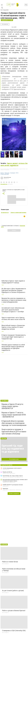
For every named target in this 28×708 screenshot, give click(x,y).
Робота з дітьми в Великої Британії (13, 610)
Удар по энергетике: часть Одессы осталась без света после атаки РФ (13, 318)
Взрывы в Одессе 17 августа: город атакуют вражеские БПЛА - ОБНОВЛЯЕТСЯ (14, 414)
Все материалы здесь (14, 459)
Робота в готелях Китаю (10, 562)
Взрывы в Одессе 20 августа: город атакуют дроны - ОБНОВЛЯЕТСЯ (13, 406)
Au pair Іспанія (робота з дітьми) (13, 590)
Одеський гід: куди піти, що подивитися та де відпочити (13, 448)
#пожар (2, 173)
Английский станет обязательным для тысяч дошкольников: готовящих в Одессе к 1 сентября (13, 309)
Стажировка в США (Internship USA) (14, 630)
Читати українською (5, 24)
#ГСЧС (17, 173)
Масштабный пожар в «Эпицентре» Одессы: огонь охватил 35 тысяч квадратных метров (13, 327)
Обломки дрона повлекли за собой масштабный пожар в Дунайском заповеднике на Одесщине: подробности (13, 347)
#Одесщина (7, 173)
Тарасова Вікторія (7, 177)
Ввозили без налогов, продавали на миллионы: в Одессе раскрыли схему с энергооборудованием (14, 300)
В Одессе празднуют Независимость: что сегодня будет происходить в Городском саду (14, 337)
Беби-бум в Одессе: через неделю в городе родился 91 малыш (13, 282)
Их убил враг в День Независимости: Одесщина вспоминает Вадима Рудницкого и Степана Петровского (14, 290)
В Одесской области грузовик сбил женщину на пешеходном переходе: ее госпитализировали (14, 423)
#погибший (12, 173)
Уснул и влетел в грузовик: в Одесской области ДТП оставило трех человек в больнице (14, 431)
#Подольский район (5, 174)
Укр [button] (26, 4)
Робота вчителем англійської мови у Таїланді (13, 570)
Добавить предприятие (14, 493)
